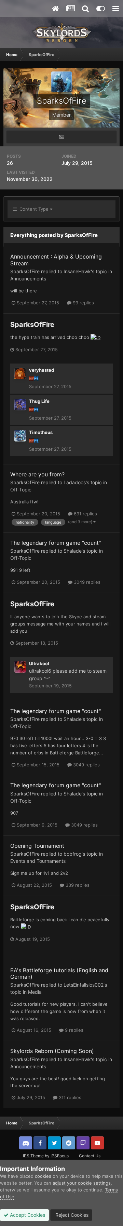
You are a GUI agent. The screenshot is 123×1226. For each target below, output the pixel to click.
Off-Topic (20, 489)
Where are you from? (37, 474)
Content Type (33, 209)
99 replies (82, 302)
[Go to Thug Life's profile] (20, 404)
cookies (43, 1176)
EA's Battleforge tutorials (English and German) (59, 973)
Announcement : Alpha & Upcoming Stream (56, 259)
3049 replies (86, 582)
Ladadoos (75, 482)
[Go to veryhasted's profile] (20, 373)
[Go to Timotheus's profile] (20, 435)
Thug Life (39, 401)
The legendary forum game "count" (55, 542)
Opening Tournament (37, 845)
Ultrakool (39, 663)
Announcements (28, 278)
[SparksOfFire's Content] (61, 137)
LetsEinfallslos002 (84, 985)
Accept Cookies (27, 1215)
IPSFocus (60, 1155)
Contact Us (89, 1155)
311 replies (69, 1097)
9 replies (73, 1030)
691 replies (84, 513)
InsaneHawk (77, 271)
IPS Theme (33, 1155)
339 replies (77, 885)
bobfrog (73, 854)
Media (35, 992)
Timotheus (41, 432)
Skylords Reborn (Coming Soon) (52, 1050)
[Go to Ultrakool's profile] (20, 667)
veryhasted (41, 370)
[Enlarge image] (95, 337)
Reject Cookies (71, 1215)
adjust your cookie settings (82, 1183)
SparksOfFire (25, 271)
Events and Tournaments (38, 861)
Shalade (73, 551)
